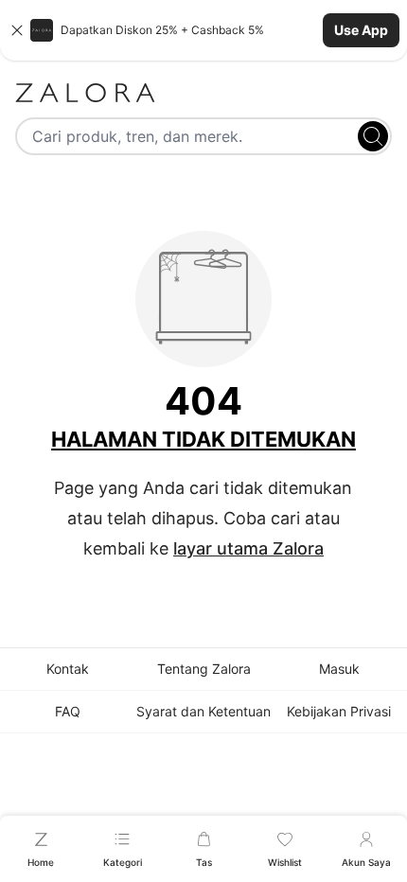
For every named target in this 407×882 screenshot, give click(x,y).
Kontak (67, 669)
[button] (203, 30)
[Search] (373, 136)
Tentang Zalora (204, 669)
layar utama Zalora (248, 548)
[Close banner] (17, 30)
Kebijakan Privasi (339, 711)
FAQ (67, 711)
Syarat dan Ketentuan (203, 711)
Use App (361, 30)
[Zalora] (203, 92)
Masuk (339, 669)
